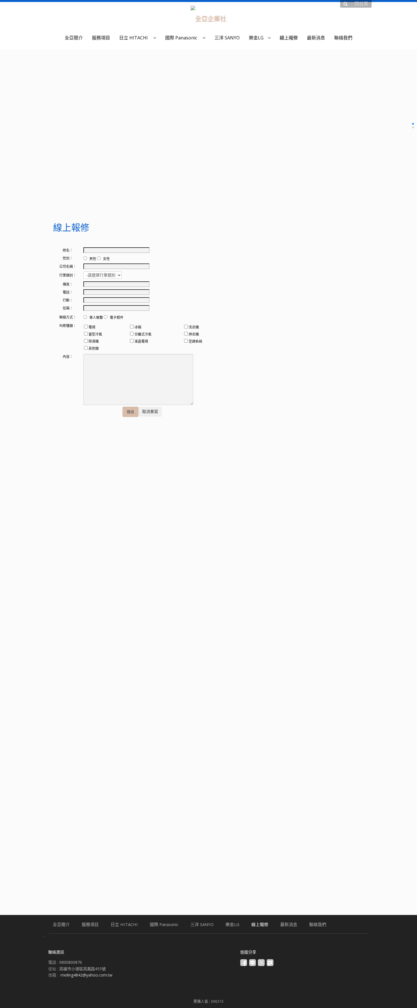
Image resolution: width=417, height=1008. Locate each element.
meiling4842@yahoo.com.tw (86, 975)
